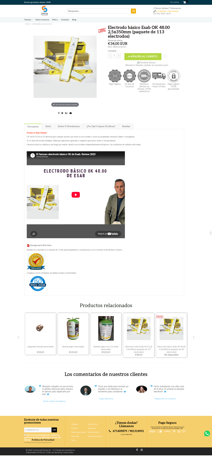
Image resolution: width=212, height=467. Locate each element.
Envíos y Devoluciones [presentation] (69, 126)
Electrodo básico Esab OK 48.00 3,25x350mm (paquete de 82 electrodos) (171, 349)
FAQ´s (55, 20)
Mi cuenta (174, 2)
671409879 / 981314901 (167, 11)
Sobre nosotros (42, 20)
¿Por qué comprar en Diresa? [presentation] (101, 126)
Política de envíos (93, 432)
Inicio (27, 24)
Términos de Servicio (95, 436)
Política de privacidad (78, 432)
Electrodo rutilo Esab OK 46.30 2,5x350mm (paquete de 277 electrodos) (138, 349)
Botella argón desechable (73, 347)
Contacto (65, 20)
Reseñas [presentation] (126, 126)
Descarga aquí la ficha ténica (40, 245)
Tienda (27, 20)
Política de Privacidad (42, 440)
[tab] (33, 126)
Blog (74, 20)
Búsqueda (74, 424)
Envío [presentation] (48, 126)
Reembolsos (92, 428)
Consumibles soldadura (42, 24)
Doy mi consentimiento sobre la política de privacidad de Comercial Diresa (42, 437)
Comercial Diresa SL (42, 450)
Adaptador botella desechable (40, 347)
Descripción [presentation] (33, 126)
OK (54, 430)
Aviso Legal (75, 436)
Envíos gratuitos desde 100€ (37, 2)
